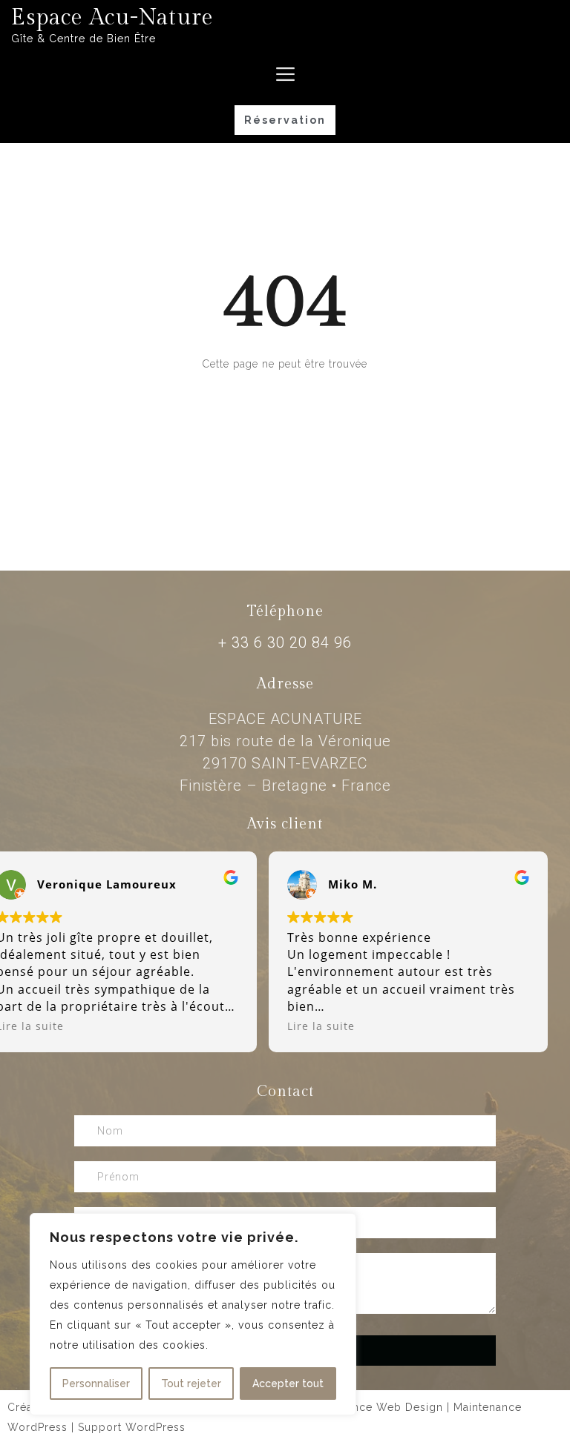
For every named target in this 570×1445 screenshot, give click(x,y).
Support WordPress (132, 1427)
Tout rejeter (191, 1383)
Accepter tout (288, 1383)
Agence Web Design (387, 1407)
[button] (285, 120)
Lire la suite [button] (321, 1026)
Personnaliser (96, 1383)
